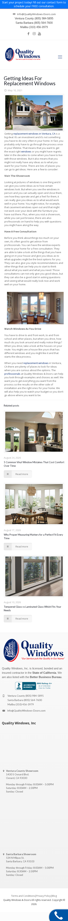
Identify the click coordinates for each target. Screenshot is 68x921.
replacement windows (36, 363)
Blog (54, 895)
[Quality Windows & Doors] (23, 55)
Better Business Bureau (45, 677)
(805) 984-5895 (35, 695)
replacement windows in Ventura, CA (34, 133)
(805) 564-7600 (33, 700)
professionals (12, 373)
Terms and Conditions (23, 895)
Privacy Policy (43, 895)
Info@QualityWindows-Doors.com (26, 710)
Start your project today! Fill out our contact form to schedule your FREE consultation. (34, 4)
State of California (44, 672)
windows (26, 151)
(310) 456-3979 (25, 704)
